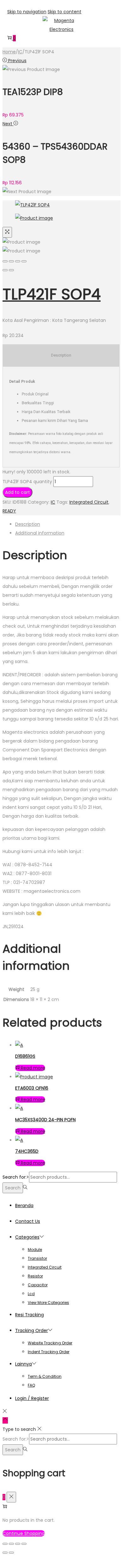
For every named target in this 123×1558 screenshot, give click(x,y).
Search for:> (16, 1177)
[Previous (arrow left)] (5, 270)
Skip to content (64, 12)
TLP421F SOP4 (52, 294)
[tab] (67, 524)
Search (12, 1188)
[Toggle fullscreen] (17, 261)
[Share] (11, 261)
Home (9, 52)
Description (27, 524)
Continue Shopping (24, 1533)
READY (9, 511)
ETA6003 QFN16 (31, 1088)
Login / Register (32, 1398)
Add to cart (17, 492)
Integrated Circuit (88, 502)
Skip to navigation (26, 12)
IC (20, 52)
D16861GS (25, 1056)
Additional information (39, 533)
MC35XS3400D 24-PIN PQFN (45, 1120)
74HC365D (26, 1151)
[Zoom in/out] (23, 261)
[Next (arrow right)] (11, 270)
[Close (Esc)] (5, 261)
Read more (33, 1068)
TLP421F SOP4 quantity (27, 481)
